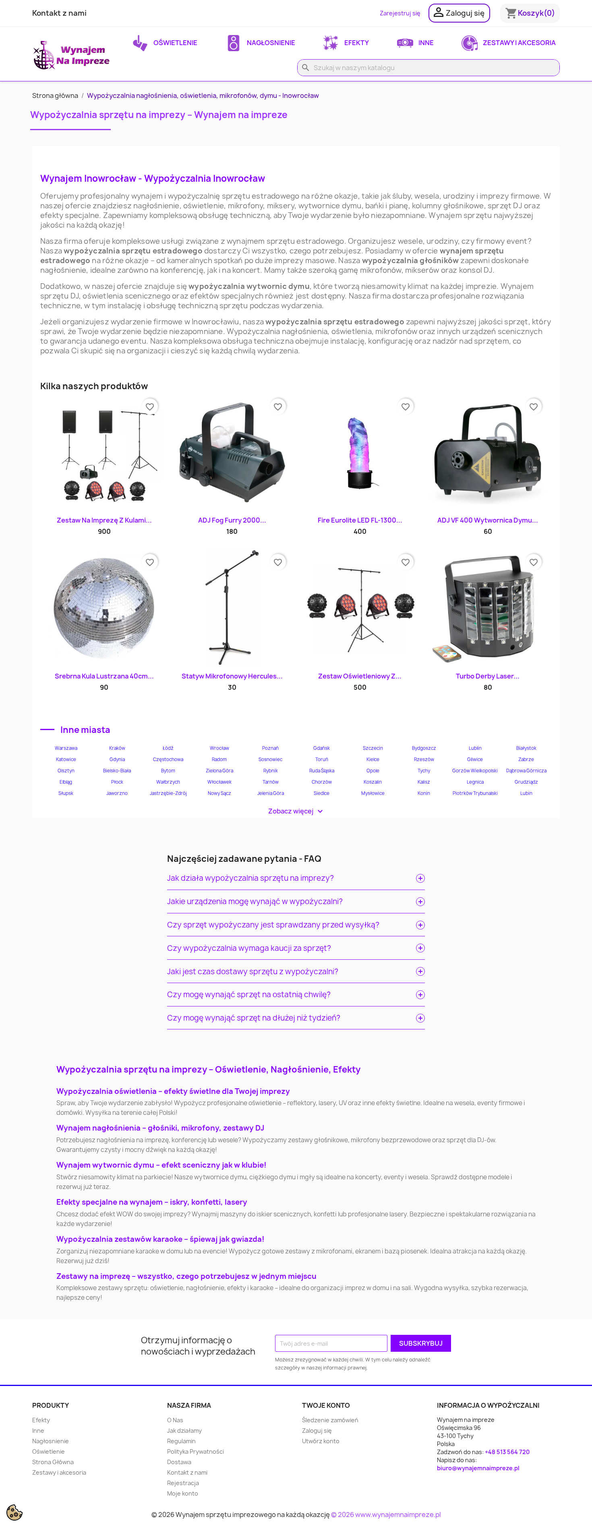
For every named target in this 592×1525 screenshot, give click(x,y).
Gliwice (475, 759)
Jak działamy (184, 1430)
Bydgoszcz (424, 748)
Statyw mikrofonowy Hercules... (232, 676)
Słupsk (65, 793)
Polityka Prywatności (195, 1451)
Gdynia (117, 759)
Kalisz (424, 782)
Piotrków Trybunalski (475, 793)
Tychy (424, 771)
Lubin (526, 793)
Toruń (321, 759)
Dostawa (179, 1462)
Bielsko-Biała (117, 771)
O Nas (175, 1420)
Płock (117, 782)
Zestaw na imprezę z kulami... (104, 520)
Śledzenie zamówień (330, 1420)
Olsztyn (66, 771)
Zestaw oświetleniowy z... (360, 676)
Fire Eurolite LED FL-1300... (360, 520)
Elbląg (66, 782)
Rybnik (270, 771)
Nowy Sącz (219, 793)
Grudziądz (526, 782)
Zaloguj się (317, 1430)
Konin (424, 793)
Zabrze (526, 759)
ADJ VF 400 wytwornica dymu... (487, 520)
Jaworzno (117, 793)
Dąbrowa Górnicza (526, 771)
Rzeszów (424, 759)
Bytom (168, 771)
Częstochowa (168, 759)
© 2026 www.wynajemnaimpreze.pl (386, 1514)
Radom (219, 759)
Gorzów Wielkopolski (475, 771)
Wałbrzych (168, 782)
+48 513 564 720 (507, 1452)
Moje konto (182, 1493)
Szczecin (373, 748)
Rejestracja (183, 1483)
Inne (425, 42)
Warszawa (66, 748)
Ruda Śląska (321, 771)
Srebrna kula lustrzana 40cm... (104, 676)
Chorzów (322, 782)
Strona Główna (53, 1462)
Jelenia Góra (270, 793)
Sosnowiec (270, 759)
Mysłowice (373, 793)
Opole (372, 771)
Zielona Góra (219, 771)
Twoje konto (326, 1405)
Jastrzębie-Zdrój (168, 793)
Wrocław (219, 748)
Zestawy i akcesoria (519, 42)
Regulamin (181, 1441)
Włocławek (219, 782)
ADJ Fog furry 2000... (232, 520)
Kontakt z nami (59, 13)
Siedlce (321, 793)
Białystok (526, 748)
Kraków (117, 748)
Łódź (168, 748)
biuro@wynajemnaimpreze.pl (478, 1468)
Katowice (66, 759)
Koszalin (373, 782)
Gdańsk (321, 748)
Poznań (270, 748)
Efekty (356, 42)
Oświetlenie (174, 42)
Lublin (475, 748)
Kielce (372, 759)
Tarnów (271, 782)
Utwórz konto (320, 1441)
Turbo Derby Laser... (488, 676)
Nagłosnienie (270, 42)
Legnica (475, 782)
